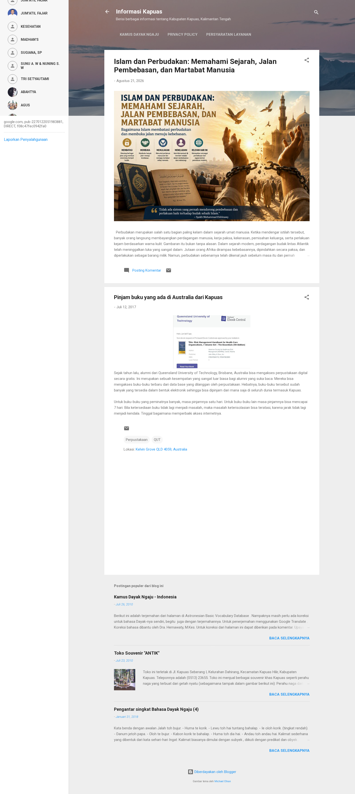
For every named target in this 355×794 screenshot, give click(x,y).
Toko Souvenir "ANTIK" (136, 653)
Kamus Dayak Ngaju (139, 34)
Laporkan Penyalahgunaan (26, 139)
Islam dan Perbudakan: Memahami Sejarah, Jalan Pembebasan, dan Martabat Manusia (195, 65)
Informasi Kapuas (139, 11)
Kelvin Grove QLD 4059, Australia (161, 449)
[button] (307, 61)
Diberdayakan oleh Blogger (214, 772)
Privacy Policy (183, 34)
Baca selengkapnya (289, 638)
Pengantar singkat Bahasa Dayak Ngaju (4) (156, 709)
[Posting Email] (168, 272)
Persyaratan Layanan (228, 34)
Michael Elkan (222, 781)
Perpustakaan (137, 440)
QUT (157, 440)
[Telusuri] (316, 13)
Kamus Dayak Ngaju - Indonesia (145, 596)
